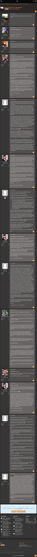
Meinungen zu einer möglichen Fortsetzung (5, 526)
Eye (18, 499)
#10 (33, 310)
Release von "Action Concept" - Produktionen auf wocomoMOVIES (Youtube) (6, 522)
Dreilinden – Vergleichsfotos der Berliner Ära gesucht (6, 519)
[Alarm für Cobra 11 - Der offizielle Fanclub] (33, 1)
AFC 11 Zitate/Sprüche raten (19, 533)
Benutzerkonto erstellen (21, 511)
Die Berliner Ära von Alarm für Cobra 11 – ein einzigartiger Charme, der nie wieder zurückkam (6, 533)
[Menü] (1, 1)
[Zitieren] (33, 25)
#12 (33, 383)
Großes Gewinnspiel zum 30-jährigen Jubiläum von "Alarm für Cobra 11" (19, 530)
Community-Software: (18, 555)
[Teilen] (36, 11)
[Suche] (36, 1)
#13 (33, 415)
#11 (33, 369)
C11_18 (12, 475)
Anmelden (13, 511)
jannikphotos (34, 522)
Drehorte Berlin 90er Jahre (6, 529)
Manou (18, 305)
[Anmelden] (17, 1)
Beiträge (2, 24)
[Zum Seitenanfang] (36, 556)
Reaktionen (2, 23)
